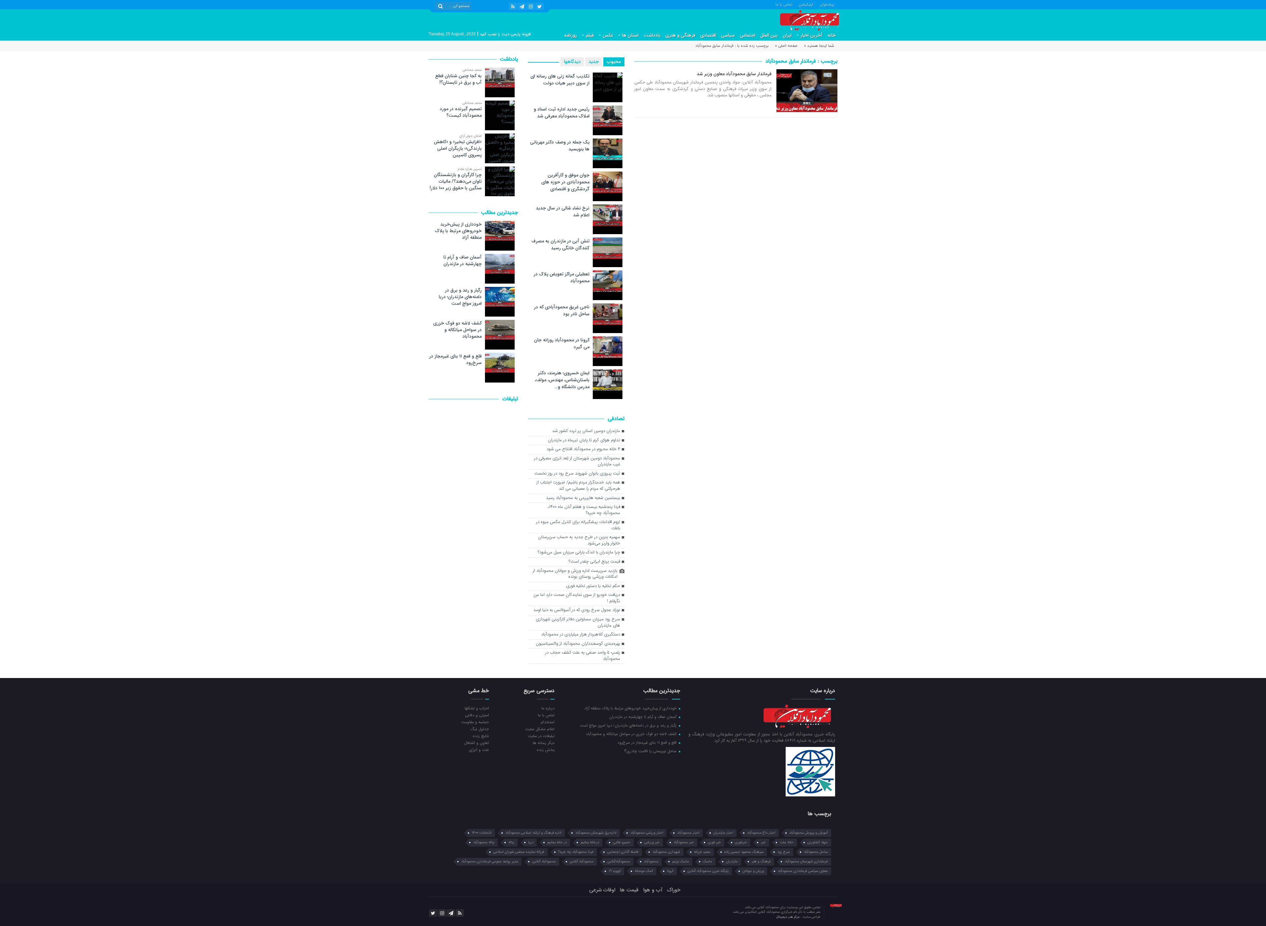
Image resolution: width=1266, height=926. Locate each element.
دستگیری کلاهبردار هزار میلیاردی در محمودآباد (580, 635)
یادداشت (652, 35)
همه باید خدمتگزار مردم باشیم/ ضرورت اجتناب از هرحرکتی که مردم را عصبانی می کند (578, 485)
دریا (530, 842)
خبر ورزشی (652, 842)
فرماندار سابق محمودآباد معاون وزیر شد (734, 73)
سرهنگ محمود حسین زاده (744, 852)
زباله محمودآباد (484, 842)
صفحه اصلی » (786, 46)
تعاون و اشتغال (476, 743)
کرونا (670, 871)
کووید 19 (615, 871)
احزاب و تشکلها (477, 708)
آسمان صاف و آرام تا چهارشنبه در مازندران (462, 260)
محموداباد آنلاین (544, 861)
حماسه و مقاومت (475, 722)
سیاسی (728, 35)
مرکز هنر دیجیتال (788, 916)
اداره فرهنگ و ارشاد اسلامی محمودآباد (533, 833)
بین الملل (769, 35)
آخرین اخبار (811, 35)
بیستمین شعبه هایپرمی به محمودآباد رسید (583, 498)
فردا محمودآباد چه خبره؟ (575, 852)
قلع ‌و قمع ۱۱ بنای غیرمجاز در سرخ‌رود (455, 359)
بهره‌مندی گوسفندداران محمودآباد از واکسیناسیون (578, 644)
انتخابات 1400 (482, 833)
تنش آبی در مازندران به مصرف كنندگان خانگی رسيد (560, 244)
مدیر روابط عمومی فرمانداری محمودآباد (489, 861)
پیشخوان (827, 4)
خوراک (673, 890)
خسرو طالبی (621, 842)
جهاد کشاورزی (817, 842)
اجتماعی (747, 35)
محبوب (614, 62)
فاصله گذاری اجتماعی (623, 852)
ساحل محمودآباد (816, 852)
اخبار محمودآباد (688, 833)
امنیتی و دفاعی (477, 715)
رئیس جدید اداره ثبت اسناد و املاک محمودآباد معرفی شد (561, 113)
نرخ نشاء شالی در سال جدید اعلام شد (562, 211)
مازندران (732, 861)
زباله (511, 842)
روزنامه (570, 35)
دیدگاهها (572, 62)
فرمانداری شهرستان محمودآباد (806, 861)
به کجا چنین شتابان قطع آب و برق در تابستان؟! (458, 79)
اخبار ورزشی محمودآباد (646, 833)
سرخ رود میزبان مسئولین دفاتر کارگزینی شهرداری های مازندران (578, 622)
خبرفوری (741, 842)
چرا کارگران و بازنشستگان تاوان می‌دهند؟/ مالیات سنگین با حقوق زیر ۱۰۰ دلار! (456, 181)
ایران (787, 35)
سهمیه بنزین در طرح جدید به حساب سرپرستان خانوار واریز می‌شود (579, 540)
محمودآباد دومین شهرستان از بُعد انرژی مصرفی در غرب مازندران (577, 461)
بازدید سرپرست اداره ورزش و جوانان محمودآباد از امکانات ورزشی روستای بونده (575, 574)
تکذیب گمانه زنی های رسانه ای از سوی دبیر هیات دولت (559, 80)
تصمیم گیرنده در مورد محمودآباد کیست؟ (461, 112)
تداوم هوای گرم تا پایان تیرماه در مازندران (584, 440)
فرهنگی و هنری (680, 35)
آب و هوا (652, 890)
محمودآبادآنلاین (618, 861)
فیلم (590, 35)
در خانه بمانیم (557, 842)
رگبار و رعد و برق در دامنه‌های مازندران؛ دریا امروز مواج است (460, 297)
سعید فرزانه (702, 852)
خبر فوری (714, 842)
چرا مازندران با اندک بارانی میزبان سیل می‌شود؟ (579, 552)
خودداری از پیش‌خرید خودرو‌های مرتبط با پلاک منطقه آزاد (458, 231)
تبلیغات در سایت (541, 736)
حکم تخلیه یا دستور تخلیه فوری (593, 586)
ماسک (707, 861)
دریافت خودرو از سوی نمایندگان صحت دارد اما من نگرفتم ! (576, 598)
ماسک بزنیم (680, 861)
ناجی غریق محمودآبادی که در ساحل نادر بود (561, 310)
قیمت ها (629, 890)
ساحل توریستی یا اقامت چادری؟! (651, 751)
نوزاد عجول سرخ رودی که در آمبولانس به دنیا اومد (576, 610)
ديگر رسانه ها (543, 743)
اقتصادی (708, 35)
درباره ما (547, 708)
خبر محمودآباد (684, 842)
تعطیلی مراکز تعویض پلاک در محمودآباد (561, 277)
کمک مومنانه (644, 871)
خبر (763, 842)
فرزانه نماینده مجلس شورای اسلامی (518, 852)
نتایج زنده (481, 736)
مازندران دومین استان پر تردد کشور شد (586, 431)
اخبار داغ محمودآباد (761, 833)
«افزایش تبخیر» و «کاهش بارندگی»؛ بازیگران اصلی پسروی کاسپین (458, 148)
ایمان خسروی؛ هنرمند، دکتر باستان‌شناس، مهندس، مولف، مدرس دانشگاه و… (562, 379)
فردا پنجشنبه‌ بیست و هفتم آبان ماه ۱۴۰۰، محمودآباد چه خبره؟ (584, 510)
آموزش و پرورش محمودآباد (808, 833)
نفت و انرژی (479, 750)
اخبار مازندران (723, 833)
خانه (832, 35)
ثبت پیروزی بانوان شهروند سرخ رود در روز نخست (577, 474)
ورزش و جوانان (753, 871)
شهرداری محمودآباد (666, 852)
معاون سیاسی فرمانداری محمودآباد (803, 871)
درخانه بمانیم (590, 842)
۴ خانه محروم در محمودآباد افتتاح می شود (583, 449)
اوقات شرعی (602, 890)
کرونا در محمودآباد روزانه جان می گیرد (561, 343)
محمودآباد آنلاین (581, 861)
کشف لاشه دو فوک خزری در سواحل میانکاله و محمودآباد (457, 330)
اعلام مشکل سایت (539, 729)
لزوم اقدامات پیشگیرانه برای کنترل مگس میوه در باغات (578, 525)
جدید (593, 62)
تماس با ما (783, 4)
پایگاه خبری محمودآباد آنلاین (708, 871)
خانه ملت (787, 842)
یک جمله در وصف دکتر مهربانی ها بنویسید (559, 146)
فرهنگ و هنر (761, 861)
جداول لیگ (479, 729)
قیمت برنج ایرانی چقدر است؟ (594, 562)
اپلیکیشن (806, 4)
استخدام (547, 722)
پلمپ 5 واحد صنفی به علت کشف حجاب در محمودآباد (582, 656)
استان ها (630, 35)
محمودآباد (651, 861)
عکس (608, 35)
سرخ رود (783, 852)
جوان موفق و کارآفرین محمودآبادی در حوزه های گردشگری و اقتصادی (565, 182)
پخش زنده (545, 750)
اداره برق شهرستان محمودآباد (596, 833)
